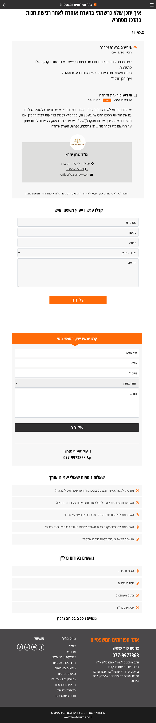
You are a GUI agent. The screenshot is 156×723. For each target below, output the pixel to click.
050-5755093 (75, 169)
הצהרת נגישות (66, 690)
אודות (72, 646)
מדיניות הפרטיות (65, 685)
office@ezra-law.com (75, 174)
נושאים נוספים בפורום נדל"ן (77, 618)
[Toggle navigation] (152, 4)
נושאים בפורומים (65, 668)
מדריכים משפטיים (64, 663)
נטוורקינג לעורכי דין (63, 679)
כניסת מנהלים (67, 674)
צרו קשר (70, 652)
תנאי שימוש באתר (64, 696)
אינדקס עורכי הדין (64, 657)
